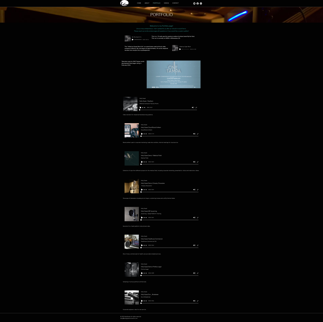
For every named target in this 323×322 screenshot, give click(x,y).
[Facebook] (198, 3)
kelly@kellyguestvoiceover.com (129, 318)
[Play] (132, 39)
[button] (198, 86)
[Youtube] (194, 3)
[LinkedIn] (201, 3)
